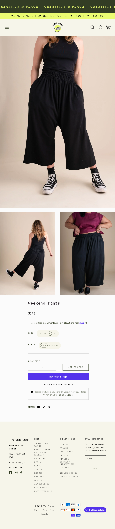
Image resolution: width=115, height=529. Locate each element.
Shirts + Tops (42, 450)
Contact (65, 444)
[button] (7, 27)
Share (31, 407)
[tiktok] (21, 473)
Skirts (38, 469)
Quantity (34, 361)
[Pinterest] (49, 407)
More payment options (58, 384)
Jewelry (39, 480)
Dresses (39, 477)
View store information (58, 395)
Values (64, 448)
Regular (53, 345)
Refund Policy (69, 473)
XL (55, 334)
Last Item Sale (43, 491)
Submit (95, 469)
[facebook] (10, 473)
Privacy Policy (64, 468)
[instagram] (16, 473)
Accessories (42, 484)
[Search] (92, 27)
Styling (64, 459)
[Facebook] (38, 407)
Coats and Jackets (40, 454)
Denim (38, 462)
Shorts (38, 473)
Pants (37, 466)
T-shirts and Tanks (42, 445)
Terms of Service (70, 477)
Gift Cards (66, 452)
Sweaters (40, 459)
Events (64, 455)
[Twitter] (43, 407)
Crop (43, 345)
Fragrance (41, 488)
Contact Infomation (67, 463)
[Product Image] (57, 122)
